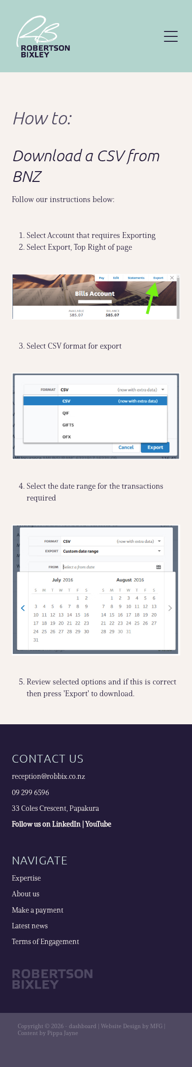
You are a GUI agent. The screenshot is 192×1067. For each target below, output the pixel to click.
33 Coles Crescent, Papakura (55, 808)
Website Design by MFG (131, 1026)
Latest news (30, 925)
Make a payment (38, 910)
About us (25, 893)
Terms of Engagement (45, 941)
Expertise (26, 878)
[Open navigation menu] (171, 36)
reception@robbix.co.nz (48, 776)
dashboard (82, 1026)
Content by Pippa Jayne (48, 1033)
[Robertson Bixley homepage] (84, 36)
